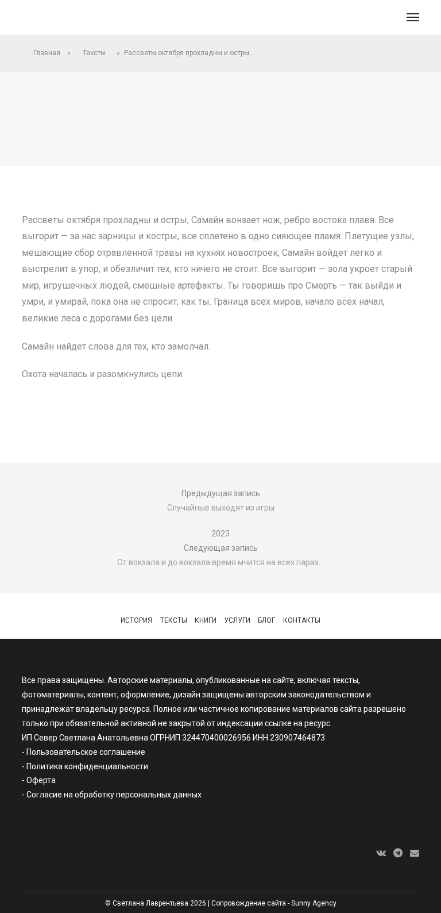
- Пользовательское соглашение (83, 752)
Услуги (237, 620)
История (136, 620)
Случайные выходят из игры (220, 507)
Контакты (301, 620)
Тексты (94, 53)
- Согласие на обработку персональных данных (112, 794)
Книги (205, 620)
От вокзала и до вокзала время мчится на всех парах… (220, 562)
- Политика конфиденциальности (85, 766)
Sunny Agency (313, 903)
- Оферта (39, 780)
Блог (266, 620)
